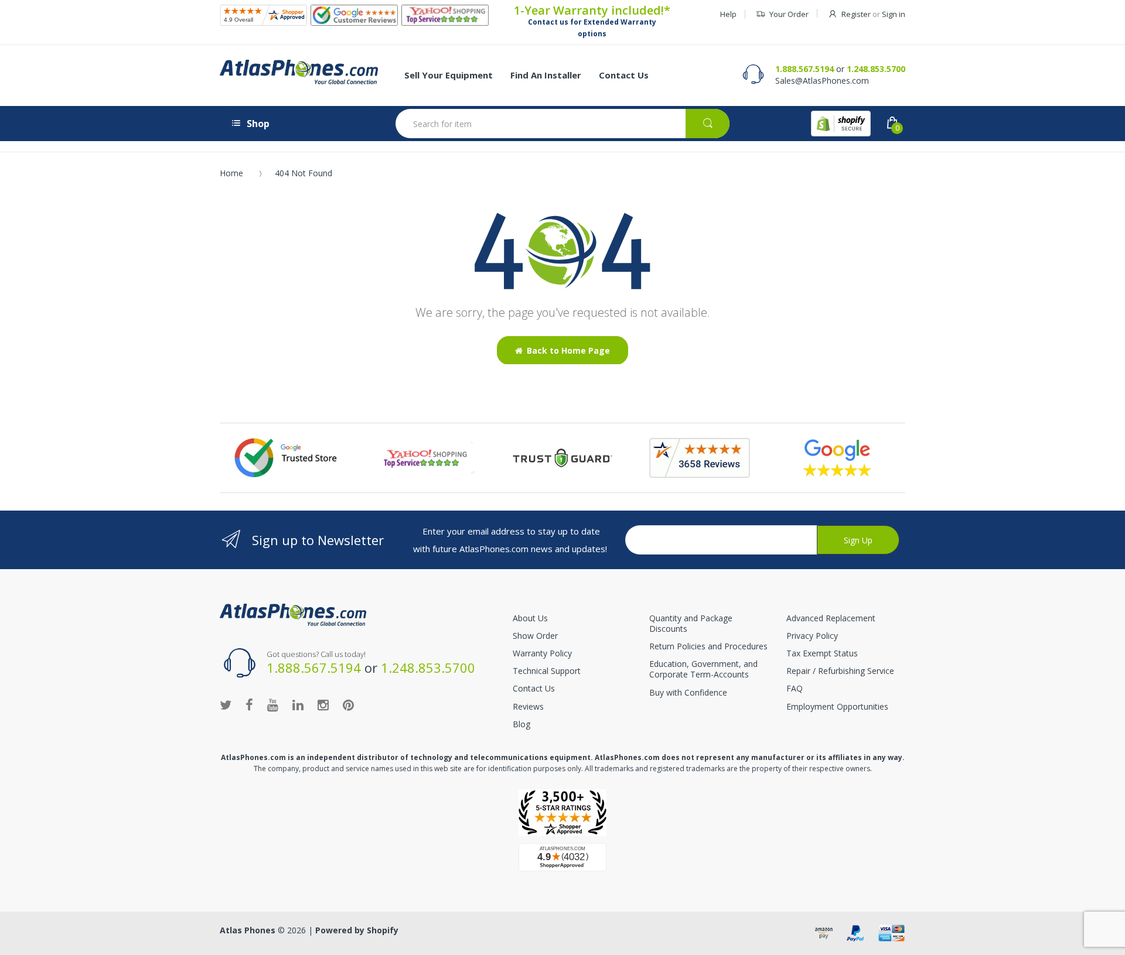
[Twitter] (225, 704)
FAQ (794, 688)
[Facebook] (249, 704)
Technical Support (547, 670)
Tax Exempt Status (822, 653)
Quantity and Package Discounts (690, 623)
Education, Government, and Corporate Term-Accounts (703, 669)
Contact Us (534, 688)
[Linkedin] (298, 704)
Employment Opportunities (837, 706)
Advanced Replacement (830, 618)
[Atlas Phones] (299, 72)
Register (856, 14)
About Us (530, 618)
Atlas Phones (247, 930)
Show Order (535, 635)
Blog (521, 724)
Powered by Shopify (356, 930)
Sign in (893, 14)
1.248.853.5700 (876, 68)
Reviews (528, 706)
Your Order (789, 14)
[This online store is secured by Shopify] (841, 123)
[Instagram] (323, 704)
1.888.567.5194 (804, 68)
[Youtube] (272, 704)
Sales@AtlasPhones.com (822, 80)
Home (231, 173)
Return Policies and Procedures (708, 646)
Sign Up (858, 540)
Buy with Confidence (688, 692)
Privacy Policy (812, 635)
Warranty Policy (542, 653)
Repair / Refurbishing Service (840, 670)
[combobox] (562, 123)
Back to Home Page (568, 350)
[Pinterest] (348, 704)
